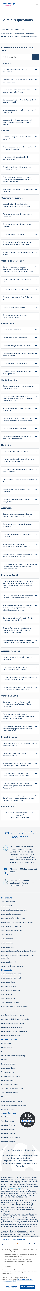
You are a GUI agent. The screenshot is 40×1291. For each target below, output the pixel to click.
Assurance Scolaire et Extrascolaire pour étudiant (18, 951)
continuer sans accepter (13, 1240)
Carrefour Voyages (8, 1125)
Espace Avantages (7, 1109)
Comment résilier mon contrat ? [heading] (14, 234)
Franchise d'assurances (9, 1084)
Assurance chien (7, 939)
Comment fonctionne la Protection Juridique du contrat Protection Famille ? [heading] (18, 619)
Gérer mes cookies (29, 1163)
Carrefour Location (8, 1129)
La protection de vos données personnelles (19, 1161)
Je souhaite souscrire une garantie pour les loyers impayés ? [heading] (18, 470)
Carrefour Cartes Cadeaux (10, 1137)
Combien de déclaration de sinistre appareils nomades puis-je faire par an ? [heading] (18, 678)
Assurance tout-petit (8, 962)
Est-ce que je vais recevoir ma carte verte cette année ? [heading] (17, 215)
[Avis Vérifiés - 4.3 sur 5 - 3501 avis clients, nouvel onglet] (27, 1120)
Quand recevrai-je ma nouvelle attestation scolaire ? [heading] (18, 138)
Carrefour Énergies (8, 1142)
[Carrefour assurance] (8, 4)
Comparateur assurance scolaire (12, 1023)
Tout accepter (27, 1287)
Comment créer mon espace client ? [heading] (15, 363)
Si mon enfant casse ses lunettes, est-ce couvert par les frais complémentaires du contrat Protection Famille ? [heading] (17, 630)
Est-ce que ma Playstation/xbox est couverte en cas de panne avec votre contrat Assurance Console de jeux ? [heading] (18, 716)
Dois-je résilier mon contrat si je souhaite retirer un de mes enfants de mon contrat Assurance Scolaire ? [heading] (17, 179)
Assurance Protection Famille (11, 930)
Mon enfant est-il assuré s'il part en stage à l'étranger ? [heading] (18, 191)
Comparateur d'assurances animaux (14, 1105)
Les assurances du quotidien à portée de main (17, 922)
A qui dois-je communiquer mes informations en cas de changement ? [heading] (16, 545)
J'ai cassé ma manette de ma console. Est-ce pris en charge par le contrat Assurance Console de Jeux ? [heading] (18, 729)
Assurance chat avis (8, 998)
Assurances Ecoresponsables (11, 1101)
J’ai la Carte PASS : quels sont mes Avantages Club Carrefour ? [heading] (15, 754)
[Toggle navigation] (36, 4)
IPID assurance (6, 1097)
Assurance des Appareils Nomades (13, 918)
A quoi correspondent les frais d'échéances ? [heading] (18, 298)
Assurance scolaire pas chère (11, 1011)
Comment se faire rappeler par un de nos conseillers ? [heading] (17, 225)
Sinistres (4, 1060)
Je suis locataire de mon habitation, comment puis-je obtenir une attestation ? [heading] (18, 205)
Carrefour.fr (5, 1117)
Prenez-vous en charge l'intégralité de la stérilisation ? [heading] (17, 410)
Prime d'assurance (7, 1080)
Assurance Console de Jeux (11, 914)
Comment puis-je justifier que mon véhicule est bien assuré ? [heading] (18, 81)
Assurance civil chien (8, 982)
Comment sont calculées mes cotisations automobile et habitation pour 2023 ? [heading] (17, 243)
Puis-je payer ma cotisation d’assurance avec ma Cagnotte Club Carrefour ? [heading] (17, 764)
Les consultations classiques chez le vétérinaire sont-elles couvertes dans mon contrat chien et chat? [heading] (18, 398)
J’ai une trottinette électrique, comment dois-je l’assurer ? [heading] (17, 501)
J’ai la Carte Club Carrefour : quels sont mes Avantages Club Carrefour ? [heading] (18, 744)
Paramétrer (11, 1287)
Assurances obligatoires (9, 1093)
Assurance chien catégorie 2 (11, 978)
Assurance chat (6, 935)
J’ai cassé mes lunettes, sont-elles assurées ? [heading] (18, 480)
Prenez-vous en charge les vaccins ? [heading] (15, 429)
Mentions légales (8, 1155)
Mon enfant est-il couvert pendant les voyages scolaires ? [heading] (16, 158)
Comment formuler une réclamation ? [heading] (16, 289)
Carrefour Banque (7, 1121)
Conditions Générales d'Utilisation (19, 1158)
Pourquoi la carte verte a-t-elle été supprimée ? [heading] (15, 71)
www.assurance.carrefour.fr (13, 1188)
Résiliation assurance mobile (11, 1036)
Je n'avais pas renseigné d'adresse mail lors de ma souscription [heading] (18, 355)
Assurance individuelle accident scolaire (15, 1019)
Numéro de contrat (8, 1064)
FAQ (2, 1051)
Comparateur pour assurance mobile (14, 1031)
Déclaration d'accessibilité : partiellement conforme (20, 1150)
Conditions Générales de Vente (26, 1155)
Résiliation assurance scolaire (11, 1027)
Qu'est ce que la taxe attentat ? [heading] (14, 307)
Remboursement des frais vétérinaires (14, 1007)
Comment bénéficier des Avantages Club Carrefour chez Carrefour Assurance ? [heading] (17, 775)
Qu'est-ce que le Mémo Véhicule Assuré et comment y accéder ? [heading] (18, 101)
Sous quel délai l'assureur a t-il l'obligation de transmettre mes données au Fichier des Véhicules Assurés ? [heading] (18, 567)
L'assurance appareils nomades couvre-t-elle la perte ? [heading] (17, 658)
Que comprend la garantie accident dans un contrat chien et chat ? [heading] (18, 387)
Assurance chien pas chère (10, 990)
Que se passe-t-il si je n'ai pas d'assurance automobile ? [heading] (17, 525)
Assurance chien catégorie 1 (11, 974)
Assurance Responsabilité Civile (12, 1088)
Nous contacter (6, 1047)
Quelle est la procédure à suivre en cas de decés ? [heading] (17, 280)
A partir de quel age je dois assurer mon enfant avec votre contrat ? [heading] (17, 168)
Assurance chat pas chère (10, 1003)
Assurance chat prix (8, 994)
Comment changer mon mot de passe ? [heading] (17, 346)
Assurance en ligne (8, 1068)
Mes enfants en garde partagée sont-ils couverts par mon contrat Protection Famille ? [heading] (18, 642)
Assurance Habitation (8, 902)
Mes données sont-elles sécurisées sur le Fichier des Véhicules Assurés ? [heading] (17, 555)
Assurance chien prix (8, 986)
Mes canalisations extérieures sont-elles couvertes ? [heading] (17, 490)
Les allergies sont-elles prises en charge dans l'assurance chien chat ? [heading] (17, 438)
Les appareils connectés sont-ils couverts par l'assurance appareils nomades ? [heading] (17, 688)
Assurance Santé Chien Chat (11, 926)
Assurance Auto (7, 906)
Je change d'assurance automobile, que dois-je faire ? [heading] (17, 535)
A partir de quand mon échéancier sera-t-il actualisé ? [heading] (18, 253)
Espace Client (6, 1043)
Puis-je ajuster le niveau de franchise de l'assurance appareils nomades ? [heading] (17, 668)
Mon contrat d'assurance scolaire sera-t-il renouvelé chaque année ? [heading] (17, 148)
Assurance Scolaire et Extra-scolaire (14, 910)
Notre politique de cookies (12, 1163)
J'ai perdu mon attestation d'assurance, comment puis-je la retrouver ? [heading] (17, 91)
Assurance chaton (7, 947)
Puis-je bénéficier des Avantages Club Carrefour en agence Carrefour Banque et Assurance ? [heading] (17, 786)
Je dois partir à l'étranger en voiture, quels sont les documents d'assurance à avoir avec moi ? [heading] (17, 122)
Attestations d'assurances (10, 1076)
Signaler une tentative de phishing (13, 1056)
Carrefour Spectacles (8, 1133)
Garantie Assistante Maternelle (12, 966)
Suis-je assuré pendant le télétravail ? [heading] (16, 451)
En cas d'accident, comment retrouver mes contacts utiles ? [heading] (18, 111)
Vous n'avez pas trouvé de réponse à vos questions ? (20, 815)
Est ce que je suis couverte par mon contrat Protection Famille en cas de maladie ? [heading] (18, 597)
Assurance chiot (7, 943)
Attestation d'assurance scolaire (12, 1015)
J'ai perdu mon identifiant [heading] (12, 330)
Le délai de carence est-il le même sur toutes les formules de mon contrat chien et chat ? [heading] (18, 420)
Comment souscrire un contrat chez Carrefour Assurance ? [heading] (15, 316)
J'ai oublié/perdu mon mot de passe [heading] (15, 338)
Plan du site (20, 1166)
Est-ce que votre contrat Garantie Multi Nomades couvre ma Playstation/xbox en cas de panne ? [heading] (17, 704)
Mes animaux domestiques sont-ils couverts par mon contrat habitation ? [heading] (18, 460)
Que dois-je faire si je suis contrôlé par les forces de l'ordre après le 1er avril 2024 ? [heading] (17, 515)
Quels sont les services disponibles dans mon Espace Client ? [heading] (17, 373)
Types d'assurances (8, 1072)
